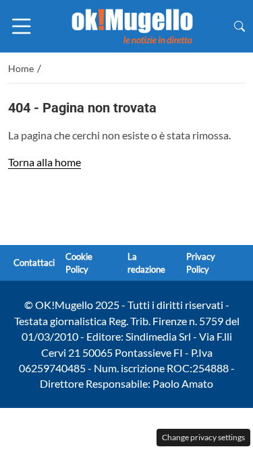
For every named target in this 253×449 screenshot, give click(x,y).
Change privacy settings (203, 437)
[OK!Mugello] (132, 24)
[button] (239, 26)
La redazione (146, 263)
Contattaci (34, 263)
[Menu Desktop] (21, 26)
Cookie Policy (78, 263)
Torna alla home (44, 162)
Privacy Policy (200, 263)
